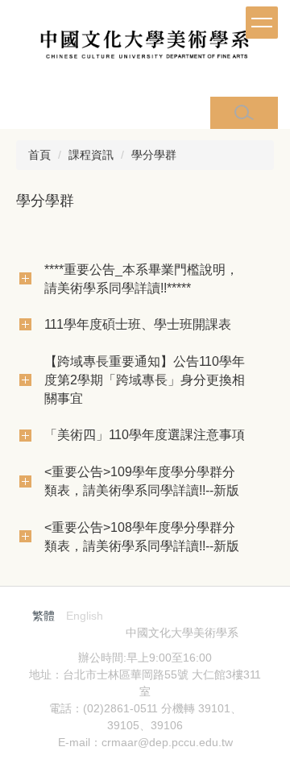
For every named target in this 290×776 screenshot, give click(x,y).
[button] (244, 113)
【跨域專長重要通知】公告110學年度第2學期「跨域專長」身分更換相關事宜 (144, 379)
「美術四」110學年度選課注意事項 (144, 434)
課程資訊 (91, 154)
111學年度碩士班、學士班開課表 (137, 324)
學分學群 (153, 154)
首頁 (39, 154)
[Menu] (262, 22)
